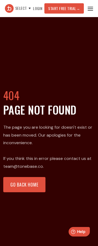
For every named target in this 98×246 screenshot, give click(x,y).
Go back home (24, 184)
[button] (23, 8)
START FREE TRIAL (64, 8)
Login (37, 8)
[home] (8, 8)
